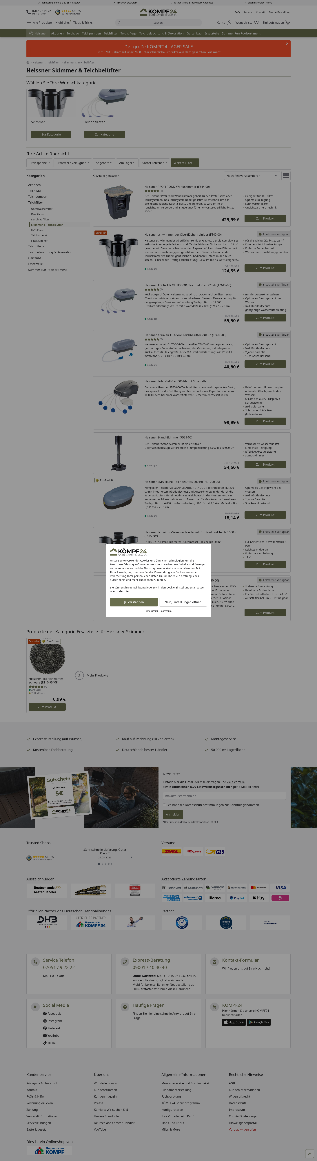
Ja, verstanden (134, 602)
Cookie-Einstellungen (180, 587)
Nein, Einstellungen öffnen (183, 602)
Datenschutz (151, 611)
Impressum (166, 611)
